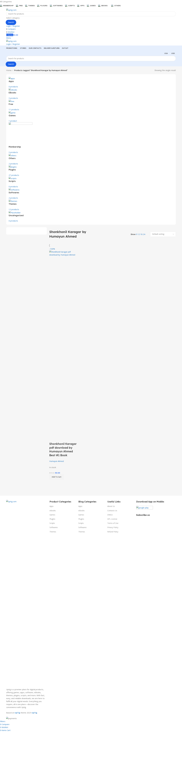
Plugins (52, 519)
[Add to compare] (52, 439)
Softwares (54, 527)
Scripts (52, 523)
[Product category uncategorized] (91, 147)
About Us (111, 506)
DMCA (110, 515)
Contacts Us (112, 510)
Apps (51, 506)
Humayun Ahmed (56, 461)
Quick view (59, 439)
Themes (53, 532)
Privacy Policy (112, 527)
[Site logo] (11, 9)
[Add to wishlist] (66, 439)
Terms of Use (112, 523)
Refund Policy (112, 532)
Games (52, 515)
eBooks (53, 510)
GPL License (112, 519)
